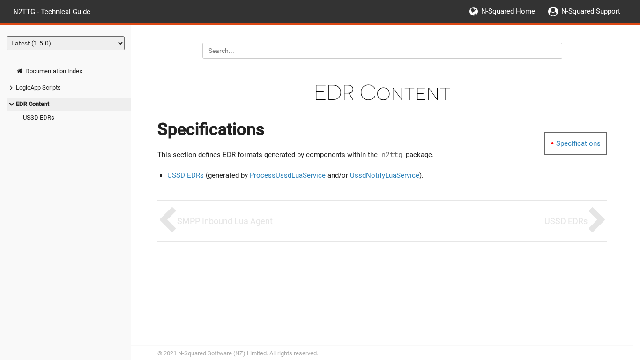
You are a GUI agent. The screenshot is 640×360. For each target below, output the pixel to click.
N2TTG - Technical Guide (51, 11)
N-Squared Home (508, 11)
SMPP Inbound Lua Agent (225, 221)
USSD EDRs (38, 117)
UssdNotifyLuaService (384, 175)
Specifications (578, 143)
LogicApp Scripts (38, 87)
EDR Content (32, 103)
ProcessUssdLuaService (288, 175)
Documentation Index (53, 71)
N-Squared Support (590, 11)
